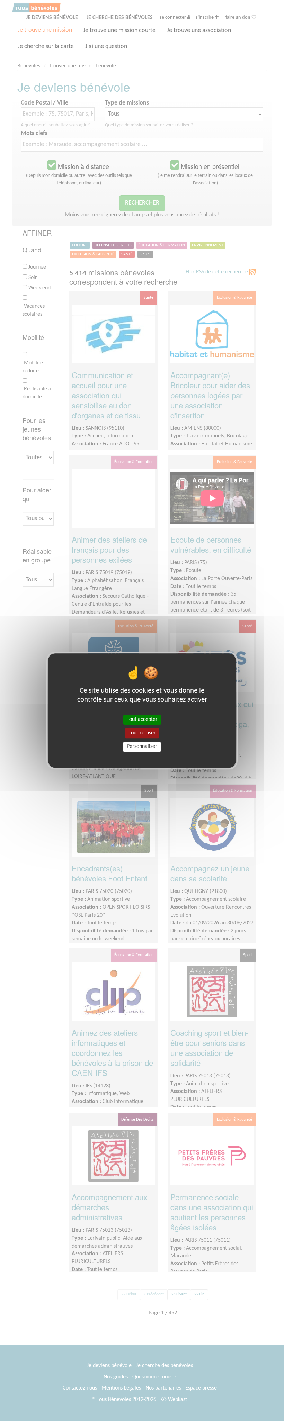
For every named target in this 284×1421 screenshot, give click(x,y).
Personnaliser (142, 747)
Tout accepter (142, 719)
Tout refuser (142, 733)
